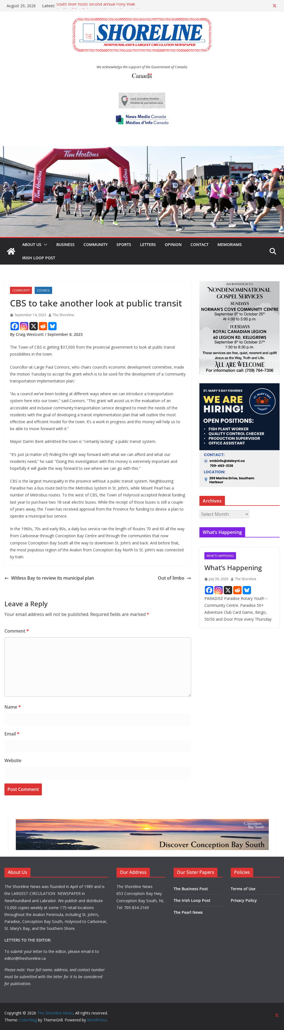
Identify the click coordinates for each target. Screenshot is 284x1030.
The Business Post (191, 888)
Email (11, 734)
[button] (44, 244)
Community (95, 244)
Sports (123, 244)
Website (12, 760)
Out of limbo (171, 578)
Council (43, 290)
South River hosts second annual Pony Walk (95, 5)
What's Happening (220, 556)
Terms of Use (243, 888)
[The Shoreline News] (142, 150)
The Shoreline (63, 315)
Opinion (173, 244)
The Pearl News (188, 912)
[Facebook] (15, 326)
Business (65, 244)
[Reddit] (43, 326)
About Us (31, 244)
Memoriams (229, 244)
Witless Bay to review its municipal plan (52, 578)
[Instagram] (24, 326)
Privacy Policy (244, 900)
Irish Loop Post (38, 257)
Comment (16, 631)
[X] (33, 326)
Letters (148, 244)
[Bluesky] (52, 326)
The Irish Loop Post (192, 900)
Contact (200, 244)
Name (12, 707)
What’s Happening (233, 567)
